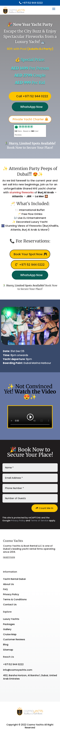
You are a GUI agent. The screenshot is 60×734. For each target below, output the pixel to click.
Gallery (7, 629)
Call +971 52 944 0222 (32, 96)
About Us (8, 584)
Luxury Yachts (11, 619)
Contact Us (10, 604)
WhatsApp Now (31, 107)
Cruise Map (9, 634)
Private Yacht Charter (28, 119)
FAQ (5, 589)
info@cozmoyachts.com (17, 670)
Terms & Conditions (15, 599)
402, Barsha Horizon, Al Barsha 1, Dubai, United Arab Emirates (30, 677)
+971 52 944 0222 (32, 2)
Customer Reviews (14, 639)
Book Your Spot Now (28, 254)
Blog (5, 644)
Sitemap (8, 649)
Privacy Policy (18, 520)
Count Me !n (46, 508)
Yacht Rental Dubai (14, 579)
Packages (9, 624)
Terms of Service (39, 520)
